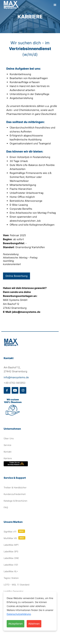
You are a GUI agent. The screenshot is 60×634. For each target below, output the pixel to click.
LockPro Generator (13, 591)
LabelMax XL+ (11, 571)
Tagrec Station (11, 578)
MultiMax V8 (10, 538)
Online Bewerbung (17, 275)
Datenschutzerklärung (19, 614)
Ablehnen (34, 623)
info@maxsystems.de (16, 377)
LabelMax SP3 (11, 551)
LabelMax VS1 (11, 564)
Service (7, 445)
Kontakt (8, 451)
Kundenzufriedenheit (15, 494)
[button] (55, 5)
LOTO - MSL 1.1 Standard (16, 584)
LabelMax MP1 (11, 544)
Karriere (8, 458)
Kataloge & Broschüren (15, 500)
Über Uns (9, 438)
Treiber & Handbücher (15, 487)
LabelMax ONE (11, 558)
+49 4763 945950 (14, 382)
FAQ (6, 507)
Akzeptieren (15, 623)
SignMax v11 (10, 531)
